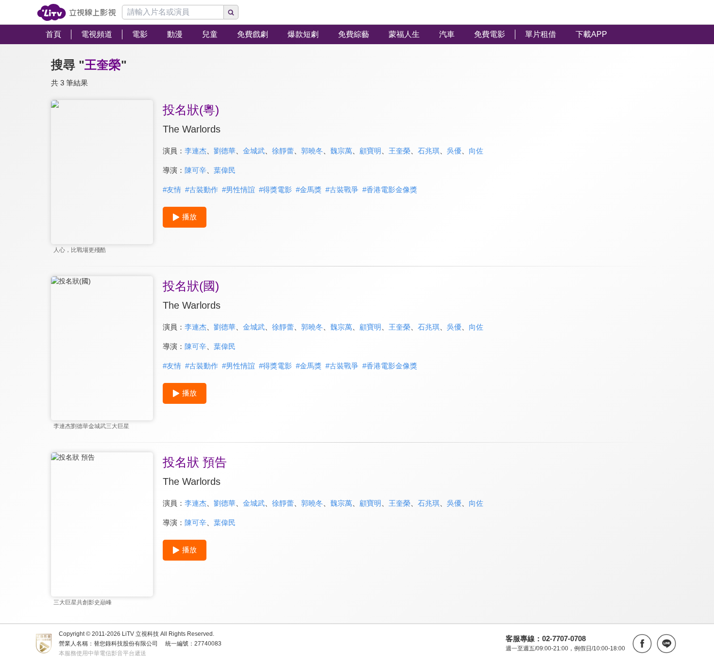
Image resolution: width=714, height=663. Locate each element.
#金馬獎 (309, 189)
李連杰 (195, 151)
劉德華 (225, 151)
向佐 (476, 151)
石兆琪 (429, 151)
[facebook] (642, 643)
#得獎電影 (275, 189)
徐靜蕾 (283, 151)
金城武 (254, 151)
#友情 (172, 189)
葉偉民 (225, 170)
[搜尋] (231, 12)
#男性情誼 (238, 189)
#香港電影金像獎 (389, 189)
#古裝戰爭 (341, 189)
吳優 (454, 151)
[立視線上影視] (76, 12)
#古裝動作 (201, 189)
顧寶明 (370, 151)
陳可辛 (195, 170)
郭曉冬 (312, 151)
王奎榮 (399, 151)
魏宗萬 (341, 151)
